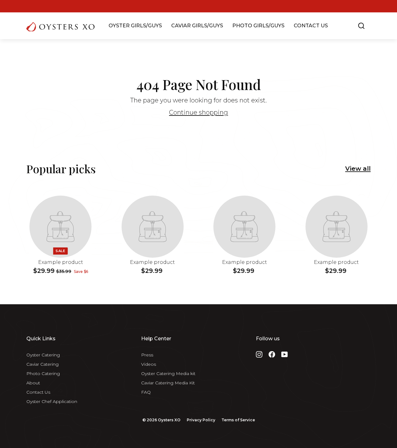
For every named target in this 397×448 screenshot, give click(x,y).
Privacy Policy (201, 420)
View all (358, 168)
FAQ (146, 392)
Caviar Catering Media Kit (168, 383)
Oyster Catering (43, 355)
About (33, 383)
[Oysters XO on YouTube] (284, 354)
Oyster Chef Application (51, 401)
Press (147, 355)
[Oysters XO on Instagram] (259, 354)
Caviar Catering (42, 364)
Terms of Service (238, 420)
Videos (148, 364)
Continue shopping (198, 112)
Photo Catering (43, 373)
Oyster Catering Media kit (168, 373)
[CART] (371, 25)
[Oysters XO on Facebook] (272, 354)
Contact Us (38, 392)
